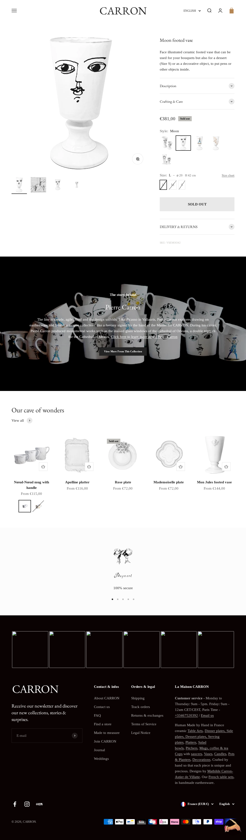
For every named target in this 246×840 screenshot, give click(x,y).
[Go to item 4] (77, 185)
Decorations (201, 760)
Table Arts (195, 731)
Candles (220, 754)
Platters (190, 742)
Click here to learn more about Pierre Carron (144, 337)
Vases (208, 754)
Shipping (138, 698)
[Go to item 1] (19, 185)
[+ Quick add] (43, 466)
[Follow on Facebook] (15, 804)
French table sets (221, 777)
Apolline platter (77, 482)
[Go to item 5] (133, 599)
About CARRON (106, 698)
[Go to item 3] (57, 185)
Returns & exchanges (147, 715)
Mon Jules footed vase (214, 482)
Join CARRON (105, 741)
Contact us (102, 707)
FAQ (97, 715)
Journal (99, 750)
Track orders (140, 707)
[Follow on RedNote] (39, 804)
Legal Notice (140, 733)
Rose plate (123, 482)
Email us (207, 715)
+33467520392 (186, 715)
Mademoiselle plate (169, 482)
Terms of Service (143, 724)
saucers (196, 754)
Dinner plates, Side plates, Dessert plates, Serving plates (204, 736)
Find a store (102, 724)
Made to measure (107, 733)
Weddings (101, 759)
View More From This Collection (123, 351)
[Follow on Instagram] (27, 804)
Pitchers (191, 748)
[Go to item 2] (38, 185)
